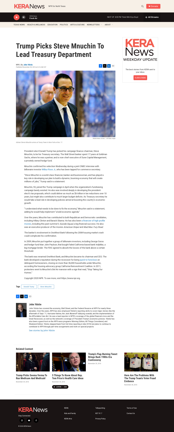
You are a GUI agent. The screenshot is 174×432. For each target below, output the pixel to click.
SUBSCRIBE (140, 77)
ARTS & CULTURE (77, 25)
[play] (16, 17)
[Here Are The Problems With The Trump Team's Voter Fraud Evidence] (141, 362)
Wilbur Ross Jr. (49, 169)
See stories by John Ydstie (42, 330)
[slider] (27, 17)
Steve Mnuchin (46, 287)
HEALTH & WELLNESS (36, 25)
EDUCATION (53, 25)
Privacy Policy (100, 419)
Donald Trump (29, 287)
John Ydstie (28, 65)
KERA (66, 408)
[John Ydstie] (21, 310)
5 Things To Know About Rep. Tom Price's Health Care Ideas (67, 377)
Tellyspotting (100, 408)
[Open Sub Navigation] (101, 25)
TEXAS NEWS (19, 25)
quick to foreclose (88, 260)
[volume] (24, 17)
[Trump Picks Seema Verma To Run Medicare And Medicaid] (33, 362)
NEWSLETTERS (93, 25)
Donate (154, 6)
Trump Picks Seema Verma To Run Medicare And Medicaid (31, 377)
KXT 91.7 (98, 413)
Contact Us (131, 413)
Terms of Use (132, 408)
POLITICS (64, 25)
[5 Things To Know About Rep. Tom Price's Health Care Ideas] (69, 362)
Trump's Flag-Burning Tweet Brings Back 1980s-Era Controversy (102, 357)
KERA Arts (68, 419)
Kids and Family (70, 413)
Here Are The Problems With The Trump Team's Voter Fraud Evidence (140, 378)
